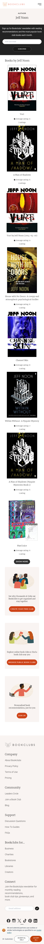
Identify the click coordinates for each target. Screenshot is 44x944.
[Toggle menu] (40, 4)
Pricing (8, 778)
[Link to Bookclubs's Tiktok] (25, 921)
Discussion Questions (15, 821)
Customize (9, 939)
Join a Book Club (13, 799)
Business (9, 848)
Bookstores (10, 860)
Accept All (36, 939)
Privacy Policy (11, 766)
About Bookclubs (13, 760)
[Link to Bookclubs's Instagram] (14, 921)
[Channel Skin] (22, 334)
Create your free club (22, 609)
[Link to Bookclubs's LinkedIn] (35, 921)
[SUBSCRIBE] (37, 908)
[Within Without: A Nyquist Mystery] (22, 395)
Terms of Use (11, 772)
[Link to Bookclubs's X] (19, 921)
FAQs (7, 832)
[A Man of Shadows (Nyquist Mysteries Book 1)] (22, 455)
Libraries (9, 866)
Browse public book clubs (22, 662)
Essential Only (22, 939)
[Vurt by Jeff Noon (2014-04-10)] (22, 209)
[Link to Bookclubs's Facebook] (8, 921)
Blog (7, 805)
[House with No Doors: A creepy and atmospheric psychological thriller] (22, 270)
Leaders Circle (11, 793)
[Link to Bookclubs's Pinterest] (30, 921)
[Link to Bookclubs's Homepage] (13, 4)
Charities (9, 854)
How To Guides (12, 827)
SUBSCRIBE (22, 49)
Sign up (22, 715)
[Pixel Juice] (22, 519)
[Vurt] (22, 88)
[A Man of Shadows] (22, 149)
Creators (9, 872)
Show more (22, 561)
